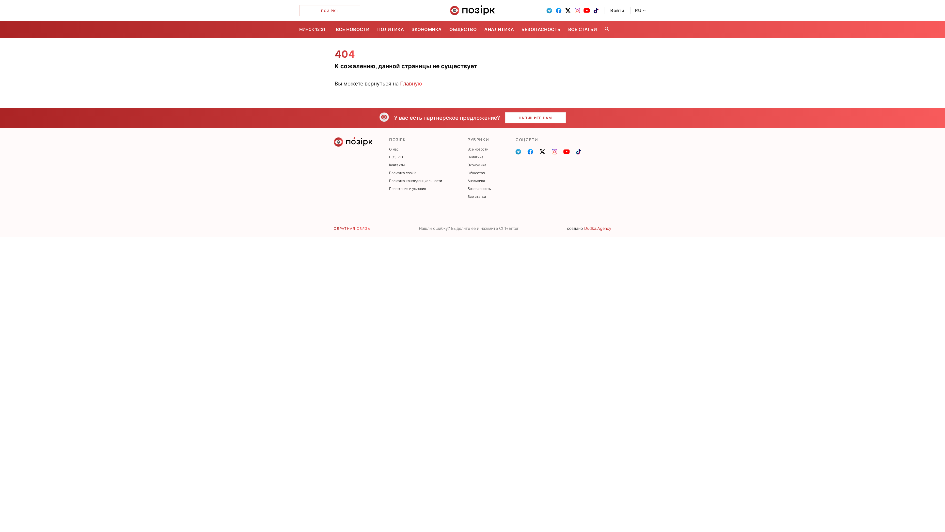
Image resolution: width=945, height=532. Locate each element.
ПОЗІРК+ (396, 157)
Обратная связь (352, 228)
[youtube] (586, 10)
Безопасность (540, 29)
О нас (394, 149)
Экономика (426, 29)
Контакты (397, 165)
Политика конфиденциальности (415, 181)
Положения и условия (407, 188)
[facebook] (558, 10)
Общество (463, 29)
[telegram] (549, 10)
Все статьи (582, 29)
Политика (390, 29)
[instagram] (577, 10)
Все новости (353, 29)
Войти (617, 10)
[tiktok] (596, 10)
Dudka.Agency (597, 228)
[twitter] (568, 10)
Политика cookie (402, 173)
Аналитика (499, 29)
